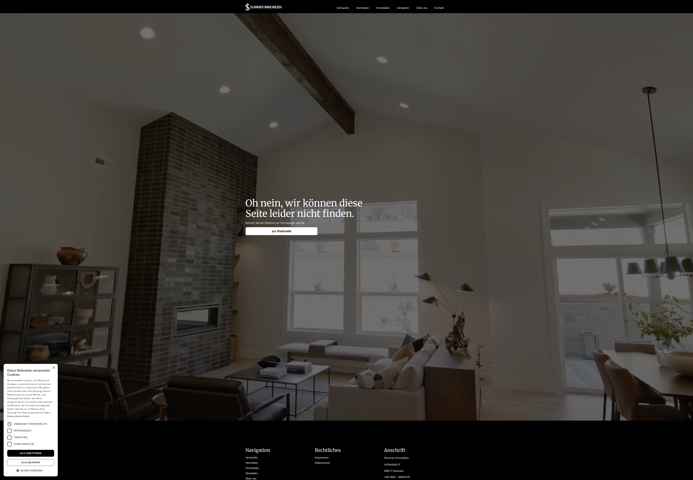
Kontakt (439, 7)
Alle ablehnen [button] (30, 462)
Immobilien (383, 7)
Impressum (322, 457)
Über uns (421, 7)
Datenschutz (322, 462)
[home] (263, 6)
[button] (30, 470)
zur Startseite (281, 231)
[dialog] (31, 420)
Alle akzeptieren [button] (30, 453)
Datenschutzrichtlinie (18, 416)
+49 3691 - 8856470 (397, 477)
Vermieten (362, 7)
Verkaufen (343, 7)
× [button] (53, 367)
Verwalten (403, 7)
